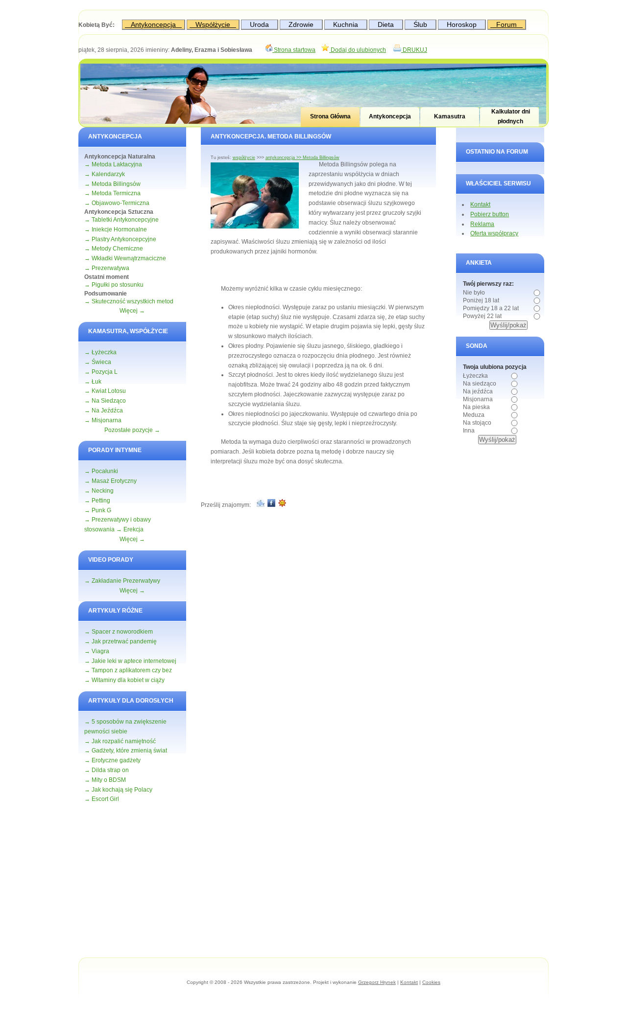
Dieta (386, 24)
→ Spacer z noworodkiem (118, 631)
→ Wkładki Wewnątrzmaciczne (125, 258)
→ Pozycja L (101, 371)
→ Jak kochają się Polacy (118, 789)
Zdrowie (301, 24)
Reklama (482, 224)
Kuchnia (345, 24)
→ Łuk (92, 381)
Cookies (431, 982)
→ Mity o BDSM (105, 779)
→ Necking (99, 490)
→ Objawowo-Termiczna (116, 203)
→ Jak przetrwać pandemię (120, 641)
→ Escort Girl (101, 799)
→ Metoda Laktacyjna (113, 164)
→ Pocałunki (101, 471)
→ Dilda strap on (106, 770)
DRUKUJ (414, 49)
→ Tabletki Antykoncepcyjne (121, 219)
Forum (506, 24)
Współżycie (213, 24)
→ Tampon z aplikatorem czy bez (128, 670)
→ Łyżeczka (100, 352)
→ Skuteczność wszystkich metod (128, 301)
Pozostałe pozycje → (132, 430)
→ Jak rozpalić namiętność (120, 741)
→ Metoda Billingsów (112, 184)
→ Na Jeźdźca (103, 410)
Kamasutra (449, 116)
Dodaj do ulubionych (357, 49)
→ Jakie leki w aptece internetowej (130, 661)
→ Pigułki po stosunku (114, 284)
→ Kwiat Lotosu (105, 391)
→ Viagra (96, 651)
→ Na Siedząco (105, 400)
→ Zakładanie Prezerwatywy (122, 580)
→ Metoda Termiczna (112, 193)
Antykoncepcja (153, 24)
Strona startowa (293, 49)
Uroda (259, 24)
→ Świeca (97, 362)
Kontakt (480, 204)
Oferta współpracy (494, 233)
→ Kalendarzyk (104, 174)
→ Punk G (97, 510)
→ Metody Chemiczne (113, 248)
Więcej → (132, 310)
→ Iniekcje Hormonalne (115, 229)
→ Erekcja (130, 529)
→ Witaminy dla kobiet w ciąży (124, 680)
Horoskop (461, 24)
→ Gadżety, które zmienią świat (125, 750)
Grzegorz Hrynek (377, 982)
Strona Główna (330, 116)
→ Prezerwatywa (106, 268)
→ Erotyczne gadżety (112, 760)
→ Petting (97, 500)
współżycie (244, 157)
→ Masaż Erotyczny (110, 481)
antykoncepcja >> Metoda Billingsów (302, 157)
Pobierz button (489, 214)
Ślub (420, 24)
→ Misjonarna (102, 420)
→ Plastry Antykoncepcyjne (120, 239)
